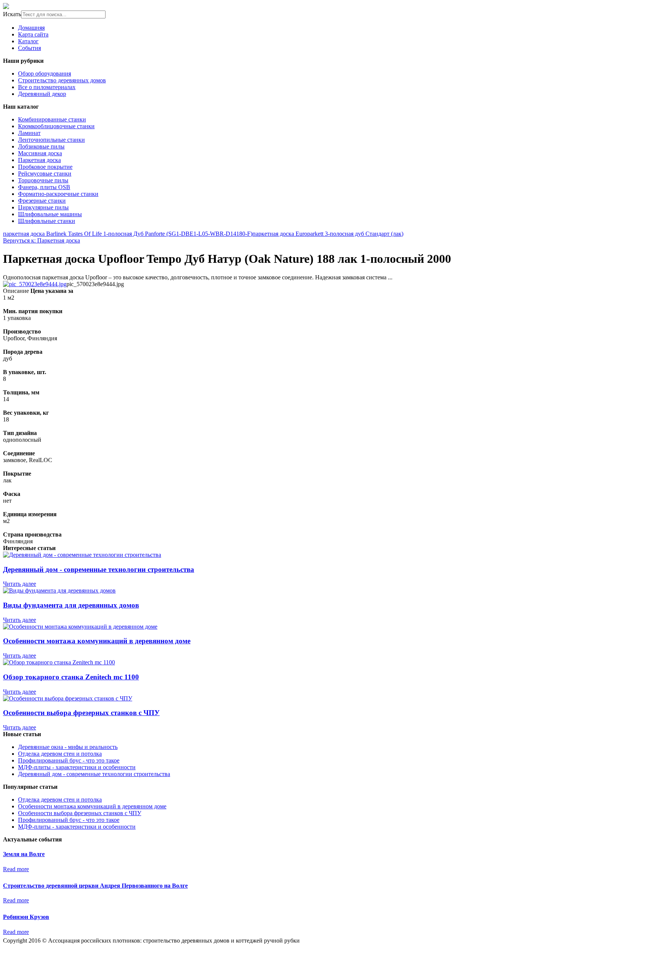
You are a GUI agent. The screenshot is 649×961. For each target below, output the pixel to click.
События (29, 48)
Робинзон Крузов (26, 917)
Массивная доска (40, 153)
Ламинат (29, 133)
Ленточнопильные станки (51, 139)
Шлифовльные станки (46, 221)
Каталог (28, 41)
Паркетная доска (39, 160)
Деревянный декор (42, 94)
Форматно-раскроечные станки (58, 194)
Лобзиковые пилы (41, 146)
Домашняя (31, 27)
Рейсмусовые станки (44, 173)
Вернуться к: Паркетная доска (41, 240)
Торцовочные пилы (43, 180)
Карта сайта (33, 34)
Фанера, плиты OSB (44, 187)
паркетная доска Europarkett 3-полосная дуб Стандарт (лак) (327, 233)
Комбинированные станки (52, 119)
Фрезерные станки (42, 200)
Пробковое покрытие (45, 167)
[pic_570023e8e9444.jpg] (34, 284)
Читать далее (19, 584)
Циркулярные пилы (43, 207)
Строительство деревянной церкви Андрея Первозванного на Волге (95, 885)
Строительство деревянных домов (62, 80)
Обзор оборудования (44, 73)
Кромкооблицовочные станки (56, 126)
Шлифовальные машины (50, 214)
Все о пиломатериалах (46, 87)
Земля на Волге (24, 854)
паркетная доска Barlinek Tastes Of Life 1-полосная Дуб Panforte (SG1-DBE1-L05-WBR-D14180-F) (127, 233)
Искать (12, 14)
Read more (16, 869)
